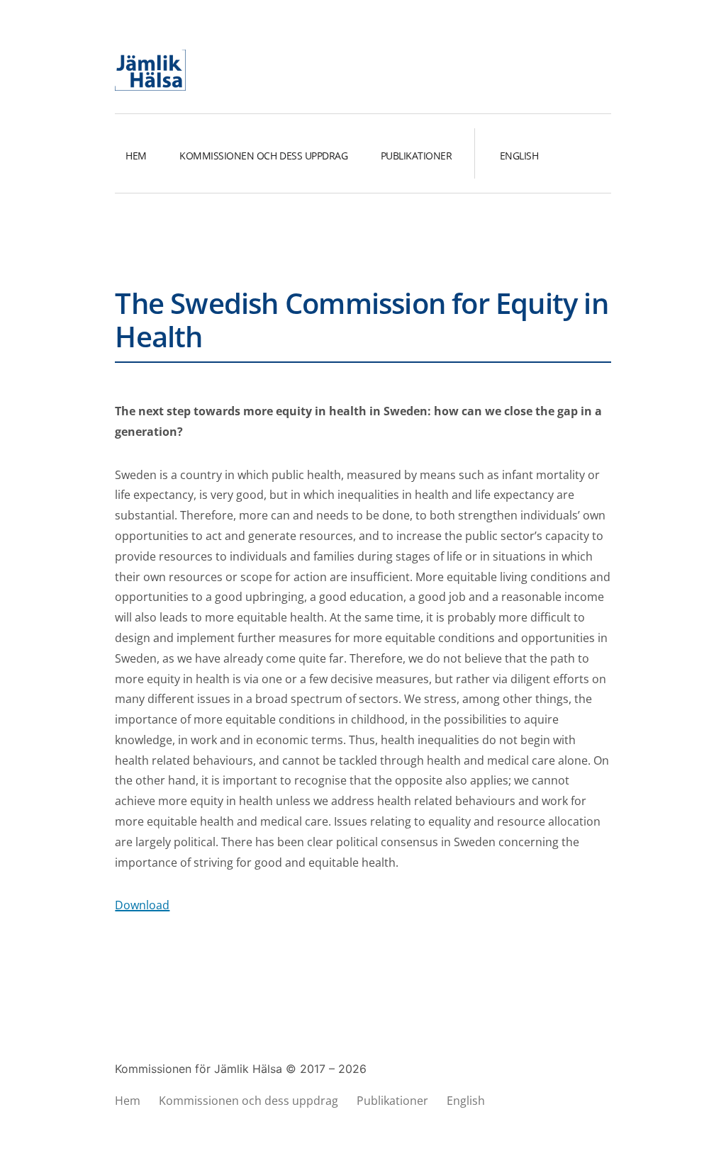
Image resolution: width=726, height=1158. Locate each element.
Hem (136, 155)
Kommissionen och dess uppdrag (263, 155)
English (519, 155)
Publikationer (416, 155)
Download (142, 905)
